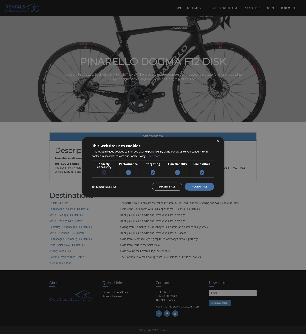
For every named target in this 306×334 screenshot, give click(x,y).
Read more (153, 156)
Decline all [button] (167, 186)
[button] (104, 186)
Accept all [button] (199, 186)
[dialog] (153, 167)
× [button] (218, 141)
